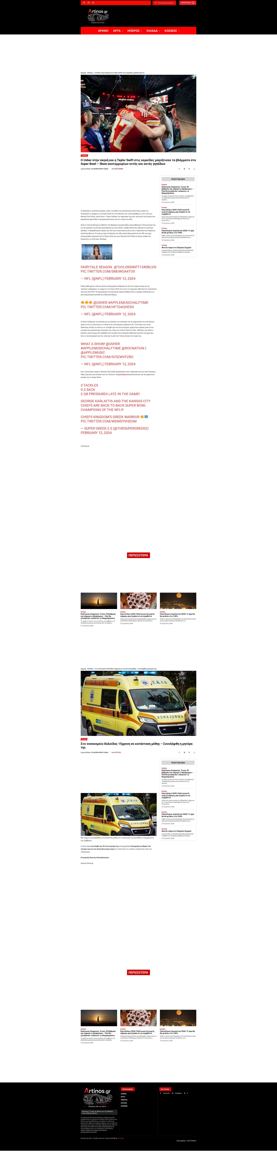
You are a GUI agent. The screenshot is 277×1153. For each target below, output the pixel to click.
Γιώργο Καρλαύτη (123, 374)
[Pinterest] (189, 169)
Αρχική (83, 73)
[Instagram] (88, 3)
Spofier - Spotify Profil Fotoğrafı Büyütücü (95, 1152)
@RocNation (133, 348)
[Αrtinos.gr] (99, 16)
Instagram (178, 1093)
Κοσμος (84, 155)
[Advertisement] (138, 51)
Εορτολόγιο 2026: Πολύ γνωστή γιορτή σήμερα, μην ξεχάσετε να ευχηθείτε (176, 212)
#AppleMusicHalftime (128, 302)
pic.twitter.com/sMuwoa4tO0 (108, 271)
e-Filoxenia (121, 1138)
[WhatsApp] (194, 169)
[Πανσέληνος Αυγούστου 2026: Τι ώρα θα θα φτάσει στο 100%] (178, 601)
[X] (93, 3)
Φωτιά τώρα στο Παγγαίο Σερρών (176, 247)
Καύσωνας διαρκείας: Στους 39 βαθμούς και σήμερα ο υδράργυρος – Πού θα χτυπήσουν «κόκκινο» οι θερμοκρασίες (177, 190)
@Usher (100, 302)
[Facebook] (84, 3)
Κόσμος (90, 73)
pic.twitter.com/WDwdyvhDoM (109, 421)
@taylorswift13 (128, 267)
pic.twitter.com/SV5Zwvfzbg (107, 357)
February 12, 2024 (120, 278)
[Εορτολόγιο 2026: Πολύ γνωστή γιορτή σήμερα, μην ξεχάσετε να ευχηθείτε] (138, 601)
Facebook (166, 1093)
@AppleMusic (93, 352)
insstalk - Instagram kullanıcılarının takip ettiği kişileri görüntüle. (133, 1152)
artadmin (119, 169)
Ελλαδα (164, 184)
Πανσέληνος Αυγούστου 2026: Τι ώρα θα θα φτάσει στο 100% (178, 232)
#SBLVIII (149, 267)
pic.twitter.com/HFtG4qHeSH (107, 307)
